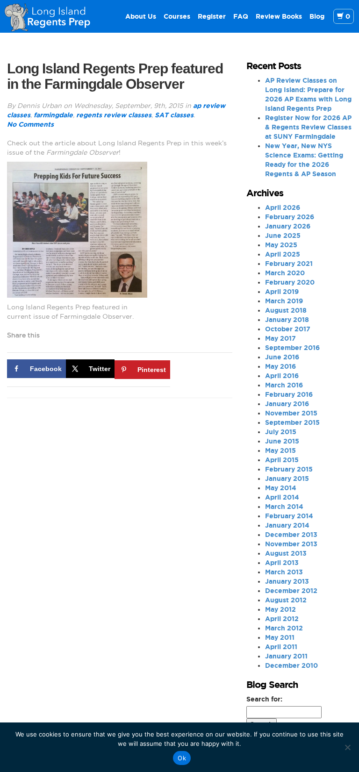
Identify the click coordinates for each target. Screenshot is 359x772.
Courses (177, 16)
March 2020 (285, 273)
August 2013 (286, 553)
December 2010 (291, 665)
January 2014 (287, 525)
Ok (182, 758)
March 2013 (284, 572)
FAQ (240, 16)
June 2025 (283, 235)
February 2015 (289, 469)
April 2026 (282, 207)
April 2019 (282, 291)
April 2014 (282, 497)
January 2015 (287, 478)
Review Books (279, 16)
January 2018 (287, 319)
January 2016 (287, 403)
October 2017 (287, 329)
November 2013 (291, 544)
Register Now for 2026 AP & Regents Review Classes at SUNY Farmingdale (308, 127)
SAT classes (174, 115)
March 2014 (284, 506)
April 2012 (282, 618)
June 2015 (282, 441)
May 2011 (279, 637)
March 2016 (284, 385)
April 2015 (282, 460)
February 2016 (289, 394)
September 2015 (292, 422)
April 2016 (282, 375)
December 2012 (291, 590)
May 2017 (280, 338)
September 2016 (292, 347)
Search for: (264, 699)
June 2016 (282, 357)
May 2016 (280, 366)
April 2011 (281, 646)
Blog (316, 16)
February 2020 (290, 282)
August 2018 (286, 310)
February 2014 (289, 516)
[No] (347, 747)
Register (212, 16)
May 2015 (280, 450)
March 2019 (284, 301)
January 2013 (287, 581)
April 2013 (282, 562)
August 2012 (286, 600)
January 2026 (287, 226)
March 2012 (284, 628)
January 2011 (286, 656)
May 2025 (281, 245)
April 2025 (282, 254)
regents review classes (113, 115)
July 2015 (280, 432)
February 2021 (289, 263)
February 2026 (289, 217)
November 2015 (291, 413)
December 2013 (291, 534)
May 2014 (280, 488)
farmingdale (53, 115)
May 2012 (280, 609)
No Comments (30, 124)
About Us (140, 16)
